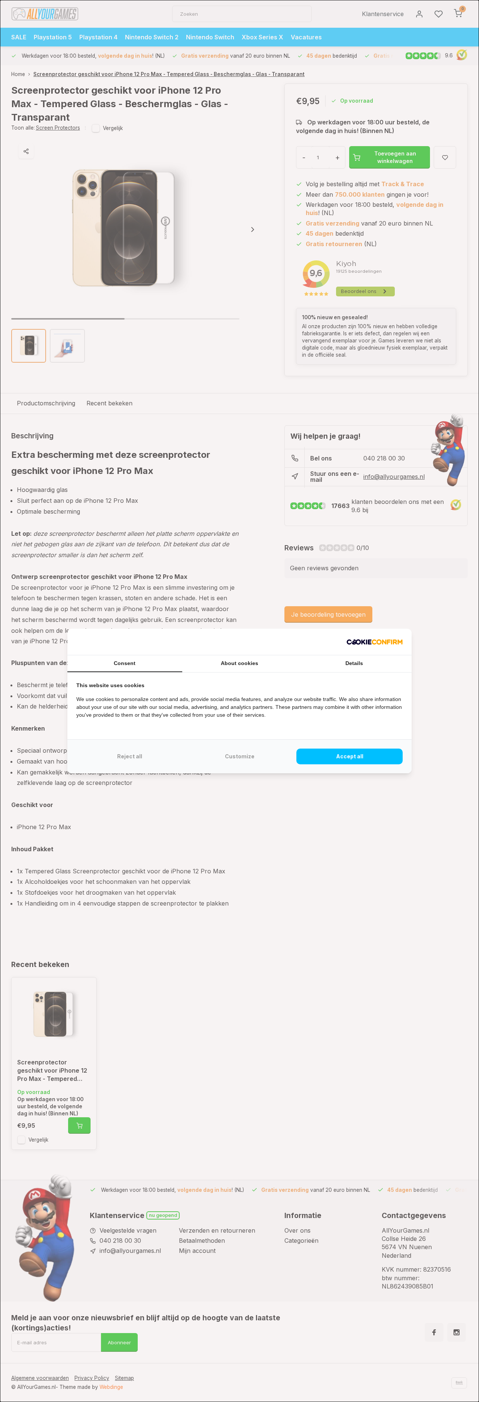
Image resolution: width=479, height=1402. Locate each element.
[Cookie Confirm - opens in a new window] (375, 642)
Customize (239, 756)
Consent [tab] (124, 663)
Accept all (349, 756)
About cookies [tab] (239, 663)
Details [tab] (354, 663)
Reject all (129, 756)
